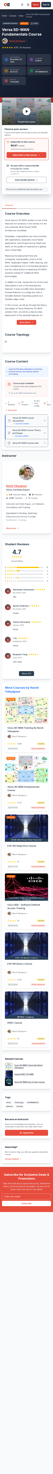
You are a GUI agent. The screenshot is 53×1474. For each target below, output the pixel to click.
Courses (12, 16)
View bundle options (25, 180)
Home (4, 16)
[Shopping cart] (28, 4)
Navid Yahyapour (16, 485)
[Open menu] (22, 4)
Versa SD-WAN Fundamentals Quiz (23, 393)
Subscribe (26, 1203)
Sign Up (46, 5)
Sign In (36, 5)
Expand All (12, 410)
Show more (11, 528)
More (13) (26, 673)
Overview (9, 205)
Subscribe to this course (25, 155)
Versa (21, 16)
